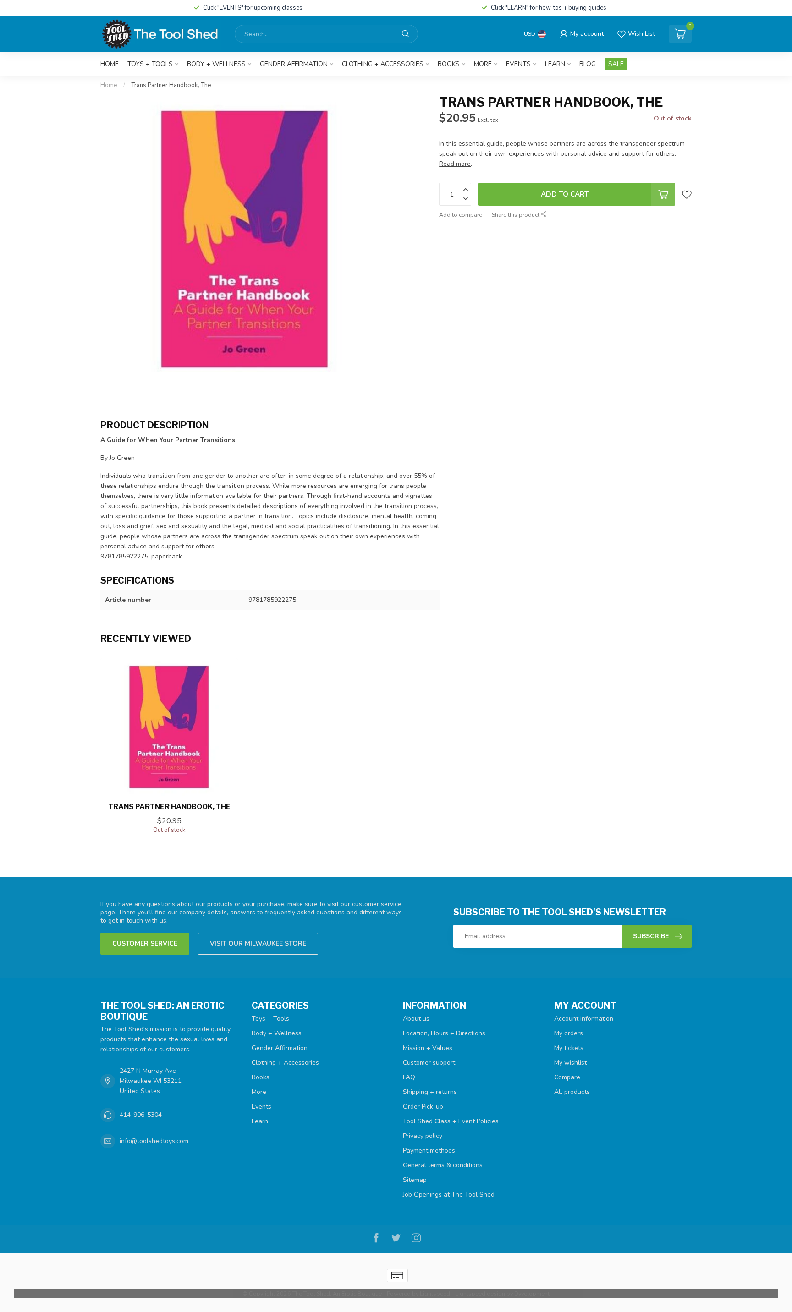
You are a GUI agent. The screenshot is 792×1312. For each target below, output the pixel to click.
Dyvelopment (532, 1293)
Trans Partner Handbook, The (171, 85)
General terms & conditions (443, 1165)
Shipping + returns (430, 1092)
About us (416, 1018)
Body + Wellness (216, 64)
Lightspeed (435, 1293)
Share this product (516, 215)
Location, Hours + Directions (444, 1033)
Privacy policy (422, 1136)
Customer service (144, 943)
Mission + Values (427, 1048)
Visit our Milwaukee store (258, 943)
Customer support (429, 1062)
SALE (616, 64)
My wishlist (570, 1062)
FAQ (409, 1077)
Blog (587, 64)
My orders (568, 1033)
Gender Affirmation (294, 64)
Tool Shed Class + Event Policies (451, 1121)
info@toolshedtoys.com (154, 1141)
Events (518, 64)
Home (109, 64)
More (483, 64)
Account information (583, 1018)
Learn (555, 64)
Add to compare (460, 215)
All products (572, 1092)
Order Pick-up (423, 1106)
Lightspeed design (480, 1293)
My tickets (568, 1048)
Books (449, 64)
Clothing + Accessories (383, 64)
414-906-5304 (141, 1114)
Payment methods (429, 1150)
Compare (567, 1077)
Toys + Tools (150, 64)
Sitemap (415, 1179)
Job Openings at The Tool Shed (449, 1194)
